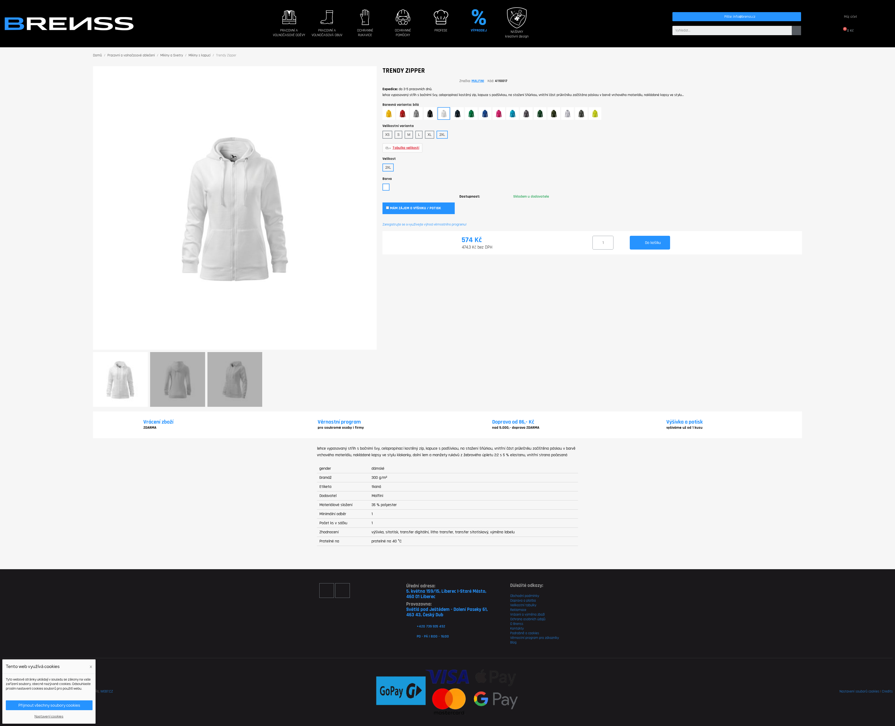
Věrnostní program (339, 421)
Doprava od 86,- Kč (513, 421)
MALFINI (478, 81)
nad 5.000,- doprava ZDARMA (515, 427)
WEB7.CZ (106, 691)
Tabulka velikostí (405, 148)
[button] (289, 28)
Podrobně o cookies (524, 633)
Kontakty (517, 628)
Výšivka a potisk (684, 421)
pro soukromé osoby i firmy (341, 427)
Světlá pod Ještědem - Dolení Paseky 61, (447, 609)
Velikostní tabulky (523, 605)
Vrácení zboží (158, 421)
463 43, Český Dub (424, 615)
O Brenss (516, 623)
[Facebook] (326, 590)
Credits (887, 691)
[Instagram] (342, 590)
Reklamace (518, 609)
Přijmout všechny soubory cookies (49, 705)
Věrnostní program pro (527, 637)
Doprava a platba (523, 600)
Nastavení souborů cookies (859, 691)
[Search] (796, 30)
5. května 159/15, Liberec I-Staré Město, (446, 591)
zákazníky (551, 637)
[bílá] (385, 187)
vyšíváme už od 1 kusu (684, 427)
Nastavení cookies (48, 716)
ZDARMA (149, 427)
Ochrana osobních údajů (527, 619)
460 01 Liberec (420, 596)
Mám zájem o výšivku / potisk (415, 208)
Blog (513, 642)
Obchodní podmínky (524, 595)
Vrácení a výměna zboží (527, 614)
